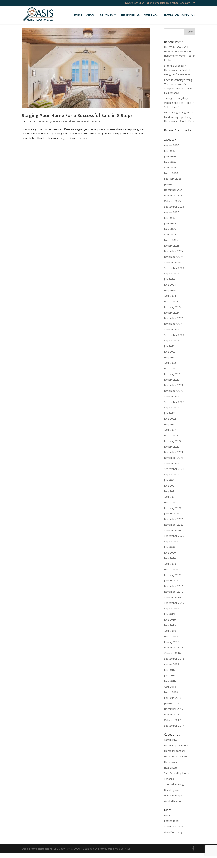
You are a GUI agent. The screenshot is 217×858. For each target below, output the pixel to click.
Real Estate (171, 767)
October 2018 (172, 653)
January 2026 (171, 184)
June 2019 (170, 619)
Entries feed (171, 820)
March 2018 (171, 692)
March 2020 (171, 569)
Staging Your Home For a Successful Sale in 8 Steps (77, 115)
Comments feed (173, 826)
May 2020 (170, 558)
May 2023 (170, 357)
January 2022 (171, 446)
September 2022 (174, 402)
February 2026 (172, 178)
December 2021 (173, 452)
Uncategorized (172, 790)
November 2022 (173, 390)
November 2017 (173, 714)
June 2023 (170, 351)
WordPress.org (173, 832)
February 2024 (172, 307)
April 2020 (170, 563)
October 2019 (172, 597)
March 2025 (171, 240)
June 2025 (170, 223)
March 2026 (171, 173)
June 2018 (170, 675)
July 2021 (169, 480)
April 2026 (170, 167)
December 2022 (173, 385)
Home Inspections (64, 121)
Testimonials (130, 15)
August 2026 (171, 145)
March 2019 (171, 636)
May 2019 (170, 625)
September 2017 (174, 725)
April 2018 (170, 686)
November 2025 (173, 195)
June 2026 (170, 156)
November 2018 (173, 647)
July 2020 (169, 547)
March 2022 (171, 435)
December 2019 (173, 586)
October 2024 (172, 262)
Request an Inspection (178, 15)
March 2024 (171, 301)
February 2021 (172, 508)
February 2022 (172, 441)
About (91, 15)
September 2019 (174, 602)
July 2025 (169, 217)
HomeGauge (106, 848)
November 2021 (173, 457)
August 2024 (171, 273)
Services (106, 15)
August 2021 (171, 474)
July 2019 (169, 614)
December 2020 (173, 519)
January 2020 (171, 580)
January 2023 (171, 379)
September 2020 (174, 535)
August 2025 (171, 212)
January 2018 (171, 703)
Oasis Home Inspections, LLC (40, 848)
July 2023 (169, 346)
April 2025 (170, 234)
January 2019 (171, 642)
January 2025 (171, 245)
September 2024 (174, 268)
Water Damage (173, 795)
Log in (167, 815)
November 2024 (173, 256)
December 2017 (173, 709)
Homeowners (172, 762)
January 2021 (171, 513)
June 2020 (170, 552)
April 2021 (170, 496)
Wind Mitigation (173, 801)
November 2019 (173, 591)
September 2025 (174, 206)
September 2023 (174, 335)
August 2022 (171, 407)
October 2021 (172, 463)
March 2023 (171, 368)
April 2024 (170, 296)
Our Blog (151, 15)
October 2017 (172, 720)
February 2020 (172, 575)
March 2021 (171, 502)
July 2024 (169, 279)
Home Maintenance (88, 121)
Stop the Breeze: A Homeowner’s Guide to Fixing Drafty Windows (177, 70)
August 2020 (171, 541)
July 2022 (169, 413)
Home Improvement (176, 745)
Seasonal (169, 778)
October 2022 (172, 396)
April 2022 (170, 429)
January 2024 (171, 312)
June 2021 (170, 485)
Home (78, 15)
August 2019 (171, 608)
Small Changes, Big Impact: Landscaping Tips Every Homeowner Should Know (179, 117)
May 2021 (170, 491)
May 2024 (170, 290)
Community (45, 121)
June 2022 (170, 418)
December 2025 (173, 189)
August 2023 (171, 340)
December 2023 (173, 318)
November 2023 (173, 323)
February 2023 (172, 374)
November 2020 (173, 524)
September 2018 (174, 658)
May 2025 (170, 229)
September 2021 (174, 469)
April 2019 (170, 630)
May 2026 (170, 162)
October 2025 (172, 201)
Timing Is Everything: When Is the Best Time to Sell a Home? (179, 103)
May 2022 (170, 424)
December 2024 (173, 251)
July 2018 (169, 669)
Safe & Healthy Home (177, 773)
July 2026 (169, 150)
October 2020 (172, 530)
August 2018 (171, 664)
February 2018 (172, 697)
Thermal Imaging (174, 784)
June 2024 (170, 284)
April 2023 (170, 362)
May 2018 (170, 681)
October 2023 (172, 329)
